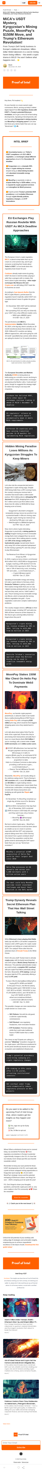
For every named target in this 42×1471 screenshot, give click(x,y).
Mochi (10, 65)
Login (23, 3)
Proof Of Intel (7, 10)
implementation (11, 324)
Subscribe (33, 3)
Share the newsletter (21, 1197)
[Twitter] (21, 1454)
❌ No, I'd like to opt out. (17, 1130)
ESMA (15, 375)
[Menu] (39, 2)
